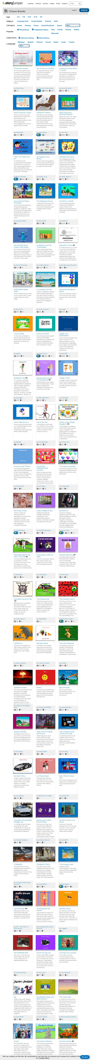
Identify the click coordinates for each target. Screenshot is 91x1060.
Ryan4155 (19, 574)
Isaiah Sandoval (21, 663)
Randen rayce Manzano (69, 265)
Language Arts (22, 21)
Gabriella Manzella (44, 530)
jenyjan (63, 309)
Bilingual (21, 42)
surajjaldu (64, 928)
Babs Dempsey (21, 177)
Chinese (39, 42)
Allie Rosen (65, 574)
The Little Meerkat (66, 643)
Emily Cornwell (44, 309)
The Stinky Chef (43, 599)
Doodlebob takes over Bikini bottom (45, 998)
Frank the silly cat (44, 953)
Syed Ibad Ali (43, 884)
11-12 (35, 17)
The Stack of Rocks (44, 1041)
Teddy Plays (42, 619)
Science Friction (43, 334)
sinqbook (64, 221)
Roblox (76, 29)
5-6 (18, 17)
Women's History (27, 38)
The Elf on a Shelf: (66, 201)
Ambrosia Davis (21, 972)
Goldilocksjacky (44, 265)
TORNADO (18, 864)
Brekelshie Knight (67, 619)
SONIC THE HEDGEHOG (64, 335)
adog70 (18, 442)
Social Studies (36, 21)
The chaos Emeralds (67, 466)
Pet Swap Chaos (20, 511)
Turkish (71, 42)
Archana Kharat (21, 221)
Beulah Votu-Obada (45, 796)
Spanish (30, 42)
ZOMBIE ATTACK (43, 864)
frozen (16, 1041)
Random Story (19, 776)
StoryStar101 (20, 486)
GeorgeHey (19, 796)
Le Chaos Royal (43, 776)
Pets (53, 29)
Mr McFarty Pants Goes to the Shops (21, 246)
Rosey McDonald (21, 265)
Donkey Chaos (65, 908)
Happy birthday (20, 732)
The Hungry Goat (66, 864)
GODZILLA (18, 643)
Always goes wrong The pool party (44, 379)
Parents (38, 3)
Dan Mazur (42, 486)
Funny (36, 25)
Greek (63, 42)
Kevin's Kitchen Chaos (22, 113)
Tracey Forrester (44, 663)
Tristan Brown (20, 619)
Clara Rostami (20, 530)
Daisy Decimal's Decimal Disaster (66, 113)
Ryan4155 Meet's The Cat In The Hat (22, 556)
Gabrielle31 (19, 132)
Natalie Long (43, 177)
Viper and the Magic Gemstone (45, 732)
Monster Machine (66, 555)
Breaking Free (19, 378)
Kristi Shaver (65, 884)
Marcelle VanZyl (66, 88)
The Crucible (19, 334)
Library (52, 3)
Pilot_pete (42, 972)
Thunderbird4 (65, 972)
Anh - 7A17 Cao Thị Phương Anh (21, 927)
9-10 (29, 17)
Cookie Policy (44, 1058)
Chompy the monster (67, 953)
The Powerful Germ (67, 599)
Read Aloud (24, 30)
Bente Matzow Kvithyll (68, 1017)
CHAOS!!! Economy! (66, 157)
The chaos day (65, 997)
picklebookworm (44, 840)
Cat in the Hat (42, 422)
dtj (15, 997)
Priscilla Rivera (43, 442)
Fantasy (28, 25)
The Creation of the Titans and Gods (67, 732)
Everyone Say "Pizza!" (22, 466)
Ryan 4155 (19, 309)
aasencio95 (42, 221)
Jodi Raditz (64, 398)
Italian (56, 42)
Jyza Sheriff (19, 1017)
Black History (44, 38)
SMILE (39, 687)
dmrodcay (64, 751)
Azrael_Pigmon (66, 177)
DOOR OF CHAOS (44, 113)
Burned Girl (63, 511)
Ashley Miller (43, 751)
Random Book (42, 643)
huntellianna (43, 574)
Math (56, 21)
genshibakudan (66, 707)
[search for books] (79, 4)
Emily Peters (65, 530)
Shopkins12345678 (45, 707)
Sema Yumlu (65, 442)
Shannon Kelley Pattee (46, 88)
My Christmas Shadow (45, 68)
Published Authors (41, 30)
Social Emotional (47, 25)
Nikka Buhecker (44, 398)
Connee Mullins (65, 1041)
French (48, 42)
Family (60, 29)
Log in (74, 10)
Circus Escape (19, 908)
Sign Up (84, 10)
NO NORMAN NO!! (21, 953)
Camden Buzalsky (22, 840)
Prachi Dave (20, 88)
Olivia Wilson (43, 132)
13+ (41, 17)
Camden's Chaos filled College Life (23, 821)
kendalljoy (19, 398)
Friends (68, 29)
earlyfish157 (65, 796)
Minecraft (55, 33)
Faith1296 (64, 353)
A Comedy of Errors (44, 289)
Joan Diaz (64, 132)
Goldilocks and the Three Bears (44, 246)
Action (19, 25)
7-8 (23, 17)
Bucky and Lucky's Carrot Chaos (44, 821)
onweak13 (64, 840)
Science (48, 21)
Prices (58, 3)
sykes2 (18, 353)
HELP (86, 1057)
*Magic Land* (64, 378)
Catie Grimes (43, 353)
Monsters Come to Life (23, 599)
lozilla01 (63, 663)
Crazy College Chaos (45, 511)
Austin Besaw (43, 1017)
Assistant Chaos (20, 687)
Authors (45, 3)
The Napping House (45, 201)
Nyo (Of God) (64, 687)
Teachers (31, 3)
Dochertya (19, 751)
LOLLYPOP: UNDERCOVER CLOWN (42, 468)
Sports (59, 25)
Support (65, 3)
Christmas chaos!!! (21, 68)
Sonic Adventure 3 (21, 422)
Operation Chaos (66, 245)
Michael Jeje (65, 486)
